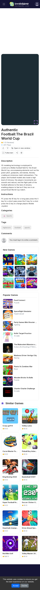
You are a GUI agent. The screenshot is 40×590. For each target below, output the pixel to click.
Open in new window (22, 148)
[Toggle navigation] (4, 4)
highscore (7, 228)
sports (27, 228)
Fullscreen (9, 153)
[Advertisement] (20, 31)
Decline (24, 586)
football (18, 228)
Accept (15, 586)
